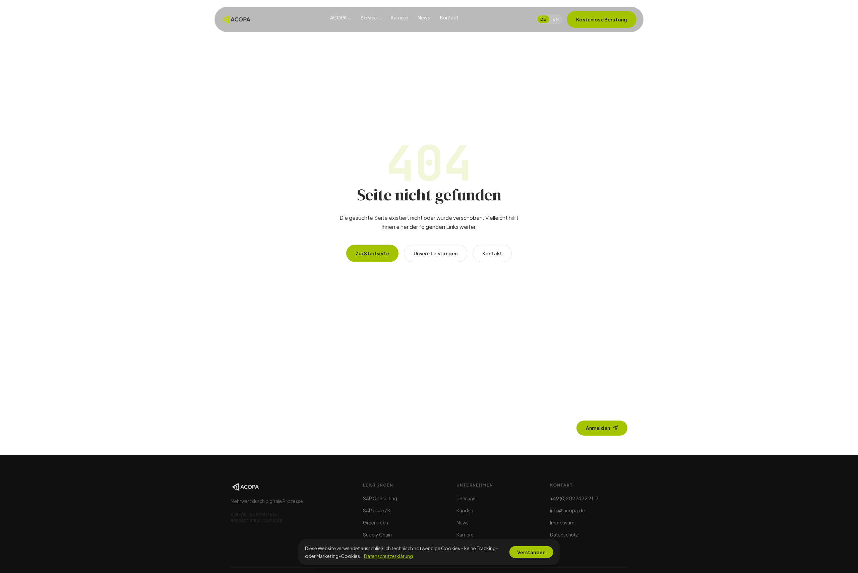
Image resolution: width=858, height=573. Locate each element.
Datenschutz (564, 534)
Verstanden (531, 552)
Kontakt (449, 18)
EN (556, 19)
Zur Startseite (372, 253)
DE (543, 19)
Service (369, 18)
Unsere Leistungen (435, 253)
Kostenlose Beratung (601, 19)
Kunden (464, 510)
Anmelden (598, 428)
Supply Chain (377, 534)
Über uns (465, 498)
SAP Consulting (380, 498)
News (424, 18)
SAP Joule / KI (377, 510)
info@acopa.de (567, 510)
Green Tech (375, 522)
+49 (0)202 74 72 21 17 (574, 498)
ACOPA (338, 18)
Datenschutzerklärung (388, 556)
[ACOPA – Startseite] (236, 19)
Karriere (399, 18)
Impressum (562, 522)
